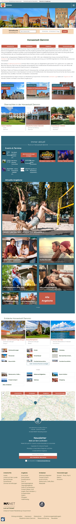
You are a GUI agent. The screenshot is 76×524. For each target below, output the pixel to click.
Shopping (62, 380)
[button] (9, 5)
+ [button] (3, 393)
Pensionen (11, 355)
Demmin (44, 1)
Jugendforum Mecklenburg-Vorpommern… (33, 170)
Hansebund (4, 59)
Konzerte (59, 479)
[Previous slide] (4, 18)
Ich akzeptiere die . (38, 460)
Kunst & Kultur (63, 374)
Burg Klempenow (32, 339)
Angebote (48, 46)
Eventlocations (25, 479)
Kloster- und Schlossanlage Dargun (13, 339)
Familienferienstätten (40, 361)
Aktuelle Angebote (13, 180)
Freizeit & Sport (13, 380)
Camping (61, 350)
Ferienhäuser (37, 355)
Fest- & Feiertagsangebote (27, 482)
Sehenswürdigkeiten (39, 374)
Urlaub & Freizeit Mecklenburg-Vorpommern (17, 511)
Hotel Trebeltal (6, 126)
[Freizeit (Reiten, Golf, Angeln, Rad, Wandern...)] (38, 208)
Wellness (36, 380)
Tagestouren (67, 76)
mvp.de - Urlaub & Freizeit (38, 429)
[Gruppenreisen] (29, 298)
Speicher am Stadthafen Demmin (36, 88)
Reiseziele (42, 483)
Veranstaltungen (67, 46)
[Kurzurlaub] (56, 250)
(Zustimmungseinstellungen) (52, 516)
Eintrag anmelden (17, 516)
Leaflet (57, 420)
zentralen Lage (53, 76)
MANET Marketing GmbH (40, 431)
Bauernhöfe (12, 361)
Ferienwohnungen (14, 350)
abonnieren (38, 457)
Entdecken (29, 46)
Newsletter (54, 518)
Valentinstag (25, 499)
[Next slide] (72, 18)
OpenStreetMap (67, 420)
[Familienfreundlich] (19, 250)
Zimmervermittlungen (10, 483)
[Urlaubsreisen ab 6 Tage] (19, 278)
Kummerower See (57, 339)
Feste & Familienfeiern (28, 487)
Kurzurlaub (24, 475)
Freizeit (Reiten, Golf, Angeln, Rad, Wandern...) (28, 490)
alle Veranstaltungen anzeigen (29, 155)
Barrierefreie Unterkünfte (66, 355)
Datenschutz (37, 516)
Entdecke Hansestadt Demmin (17, 318)
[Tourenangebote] (10, 298)
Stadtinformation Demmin (35, 126)
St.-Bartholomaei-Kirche (14, 63)
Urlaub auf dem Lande (10, 477)
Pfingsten (24, 497)
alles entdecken (7, 384)
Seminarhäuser (8, 479)
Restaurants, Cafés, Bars (16, 374)
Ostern (23, 495)
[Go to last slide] (4, 119)
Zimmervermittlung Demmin (61, 88)
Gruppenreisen (25, 493)
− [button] (3, 395)
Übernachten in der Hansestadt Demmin (22, 104)
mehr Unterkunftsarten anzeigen (38, 363)
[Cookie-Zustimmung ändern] (3, 519)
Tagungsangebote (26, 485)
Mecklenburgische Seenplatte (30, 1)
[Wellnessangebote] (56, 278)
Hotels (36, 350)
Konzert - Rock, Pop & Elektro (63, 476)
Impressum (28, 516)
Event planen (25, 477)
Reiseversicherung (43, 518)
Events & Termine (13, 148)
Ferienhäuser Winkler (58, 126)
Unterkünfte (10, 46)
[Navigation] (73, 5)
